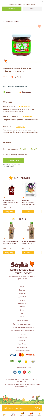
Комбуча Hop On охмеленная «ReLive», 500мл (11, 202)
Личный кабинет (22, 321)
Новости (22, 307)
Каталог (22, 300)
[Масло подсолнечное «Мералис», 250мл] (11, 230)
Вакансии (22, 293)
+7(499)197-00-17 (22, 273)
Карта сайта (22, 347)
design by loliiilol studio (8, 402)
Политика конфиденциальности (22, 327)
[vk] (15, 372)
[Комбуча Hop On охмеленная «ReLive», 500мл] (11, 189)
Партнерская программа (22, 324)
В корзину (9, 212)
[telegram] (19, 372)
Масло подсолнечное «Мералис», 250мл (11, 242)
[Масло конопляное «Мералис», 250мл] (31, 230)
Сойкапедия (22, 337)
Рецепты (22, 334)
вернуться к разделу (12, 21)
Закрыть (32, 8)
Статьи (22, 340)
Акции (22, 287)
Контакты (22, 303)
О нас (22, 310)
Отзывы (22, 316)
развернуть (25, 106)
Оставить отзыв (13, 160)
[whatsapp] (29, 372)
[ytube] (24, 372)
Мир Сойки (22, 344)
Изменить (11, 8)
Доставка (22, 297)
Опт (22, 313)
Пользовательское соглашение (22, 331)
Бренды (22, 290)
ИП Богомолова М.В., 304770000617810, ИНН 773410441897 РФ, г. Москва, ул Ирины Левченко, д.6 (21, 381)
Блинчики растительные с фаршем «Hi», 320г (28, 202)
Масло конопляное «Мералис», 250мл (29, 242)
